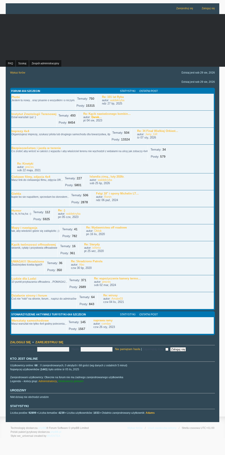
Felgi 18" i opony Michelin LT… (117, 193)
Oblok (98, 230)
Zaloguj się (20, 342)
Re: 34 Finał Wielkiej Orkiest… (157, 131)
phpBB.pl (55, 431)
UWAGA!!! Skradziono (27, 261)
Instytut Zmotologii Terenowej (33, 114)
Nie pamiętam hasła (127, 349)
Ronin (107, 196)
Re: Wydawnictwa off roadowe (106, 227)
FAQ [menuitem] (10, 63)
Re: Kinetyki (25, 163)
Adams (150, 412)
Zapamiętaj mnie (154, 349)
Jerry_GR (151, 134)
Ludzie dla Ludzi (23, 278)
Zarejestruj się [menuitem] (184, 8)
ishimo (96, 247)
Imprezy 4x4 (20, 131)
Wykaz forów (135, 428)
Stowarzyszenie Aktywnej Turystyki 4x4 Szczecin (48, 314)
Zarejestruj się (49, 342)
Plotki (15, 97)
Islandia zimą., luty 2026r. (107, 176)
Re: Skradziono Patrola (86, 261)
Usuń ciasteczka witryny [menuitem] (162, 428)
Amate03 (117, 298)
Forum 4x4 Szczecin (25, 91)
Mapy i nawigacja (24, 227)
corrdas (106, 323)
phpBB (42, 428)
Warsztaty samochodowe (30, 320)
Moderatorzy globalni (70, 381)
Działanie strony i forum (29, 295)
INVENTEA (53, 435)
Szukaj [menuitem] (22, 63)
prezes (29, 167)
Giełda (16, 193)
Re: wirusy (110, 295)
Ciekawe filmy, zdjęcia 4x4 (30, 176)
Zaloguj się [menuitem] (208, 8)
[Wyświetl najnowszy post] (126, 100)
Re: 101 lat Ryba (113, 97)
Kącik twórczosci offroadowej (33, 244)
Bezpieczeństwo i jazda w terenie (36, 148)
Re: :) (61, 210)
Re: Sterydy (92, 244)
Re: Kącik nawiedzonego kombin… (107, 113)
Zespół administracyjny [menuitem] (45, 63)
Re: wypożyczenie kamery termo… (117, 278)
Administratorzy (47, 381)
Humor (16, 210)
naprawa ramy (102, 320)
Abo (81, 264)
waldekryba (117, 100)
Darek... (96, 117)
